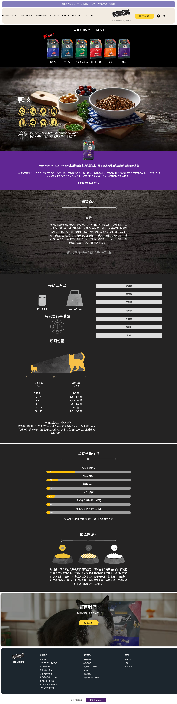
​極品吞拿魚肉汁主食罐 (49, 677)
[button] (41, 16)
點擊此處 (128, 20)
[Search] (168, 16)
